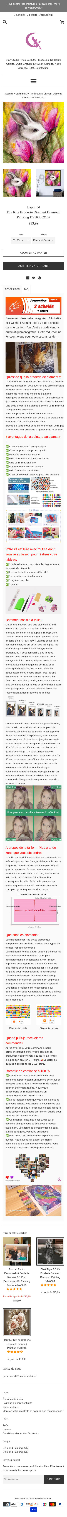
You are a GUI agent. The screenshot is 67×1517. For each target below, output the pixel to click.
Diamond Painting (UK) (16, 1447)
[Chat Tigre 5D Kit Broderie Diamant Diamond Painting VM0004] (50, 1251)
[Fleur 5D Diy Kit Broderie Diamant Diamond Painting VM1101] (17, 1322)
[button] (15, 1289)
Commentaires (11, 1407)
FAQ (26, 289)
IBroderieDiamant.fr (43, 1498)
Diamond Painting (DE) (16, 1451)
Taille (21, 234)
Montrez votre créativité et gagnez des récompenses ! (33, 1410)
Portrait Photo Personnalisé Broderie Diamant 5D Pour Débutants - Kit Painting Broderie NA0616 (16, 1277)
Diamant (43, 234)
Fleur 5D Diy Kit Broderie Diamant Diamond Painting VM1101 (17, 1343)
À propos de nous (13, 1399)
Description (12, 289)
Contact (7, 1429)
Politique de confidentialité (17, 1402)
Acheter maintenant (33, 266)
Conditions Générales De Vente (20, 1433)
